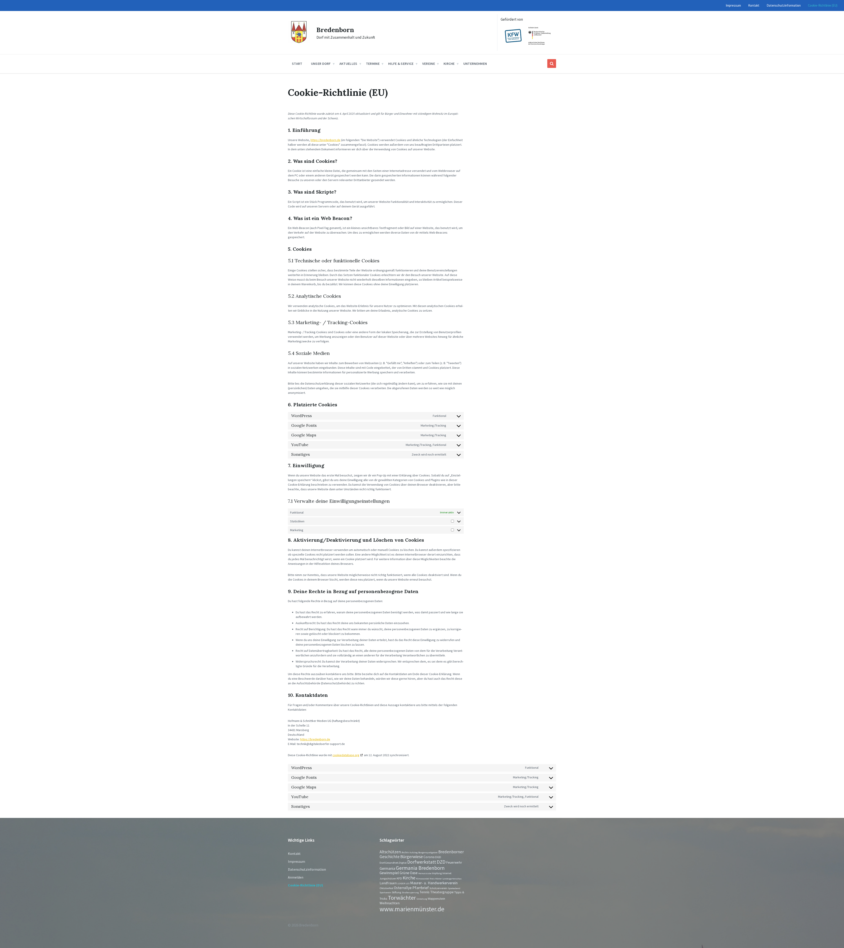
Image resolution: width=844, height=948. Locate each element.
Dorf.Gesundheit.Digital (393, 862)
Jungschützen (388, 878)
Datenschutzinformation (307, 869)
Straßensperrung (410, 892)
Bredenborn (335, 29)
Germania (387, 868)
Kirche (409, 878)
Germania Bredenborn (420, 868)
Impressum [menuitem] (733, 5)
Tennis (424, 892)
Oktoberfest (386, 888)
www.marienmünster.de (412, 909)
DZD (441, 862)
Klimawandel (422, 878)
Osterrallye (403, 887)
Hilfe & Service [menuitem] (401, 63)
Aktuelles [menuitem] (348, 63)
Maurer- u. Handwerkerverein (434, 883)
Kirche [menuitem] (449, 63)
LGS (407, 883)
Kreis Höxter (436, 878)
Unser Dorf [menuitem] (321, 63)
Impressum (296, 861)
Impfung (437, 873)
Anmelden (295, 877)
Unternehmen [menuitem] (475, 63)
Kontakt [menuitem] (753, 5)
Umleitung (422, 898)
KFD (399, 878)
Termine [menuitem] (373, 63)
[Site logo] (299, 41)
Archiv (405, 852)
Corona (429, 857)
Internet (446, 873)
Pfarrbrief (420, 887)
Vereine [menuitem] (428, 63)
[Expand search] (551, 63)
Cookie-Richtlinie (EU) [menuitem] (822, 5)
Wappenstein (436, 899)
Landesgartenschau (452, 878)
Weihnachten (390, 903)
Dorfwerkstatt (421, 862)
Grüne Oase (409, 872)
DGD (438, 857)
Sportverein (385, 892)
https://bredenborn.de (325, 140)
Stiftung (396, 892)
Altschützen (390, 851)
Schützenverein (438, 888)
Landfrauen (388, 883)
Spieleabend (454, 888)
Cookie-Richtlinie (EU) (305, 885)
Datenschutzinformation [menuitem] (784, 5)
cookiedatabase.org (346, 755)
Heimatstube (424, 873)
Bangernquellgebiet (428, 852)
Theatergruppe (442, 892)
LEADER (401, 883)
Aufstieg (413, 852)
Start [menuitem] (297, 63)
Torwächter (402, 897)
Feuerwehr (454, 862)
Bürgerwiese (411, 856)
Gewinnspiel (389, 872)
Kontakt (294, 853)
